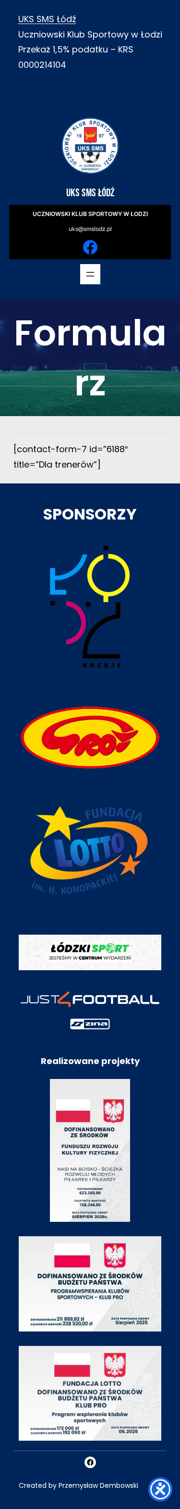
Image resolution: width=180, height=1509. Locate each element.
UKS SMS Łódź (47, 19)
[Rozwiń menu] (90, 274)
